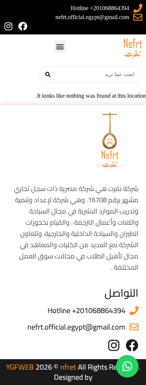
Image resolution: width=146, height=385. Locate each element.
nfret (68, 367)
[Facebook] (22, 26)
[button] (60, 46)
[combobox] (99, 74)
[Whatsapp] (127, 366)
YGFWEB (20, 367)
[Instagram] (8, 26)
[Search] (47, 74)
